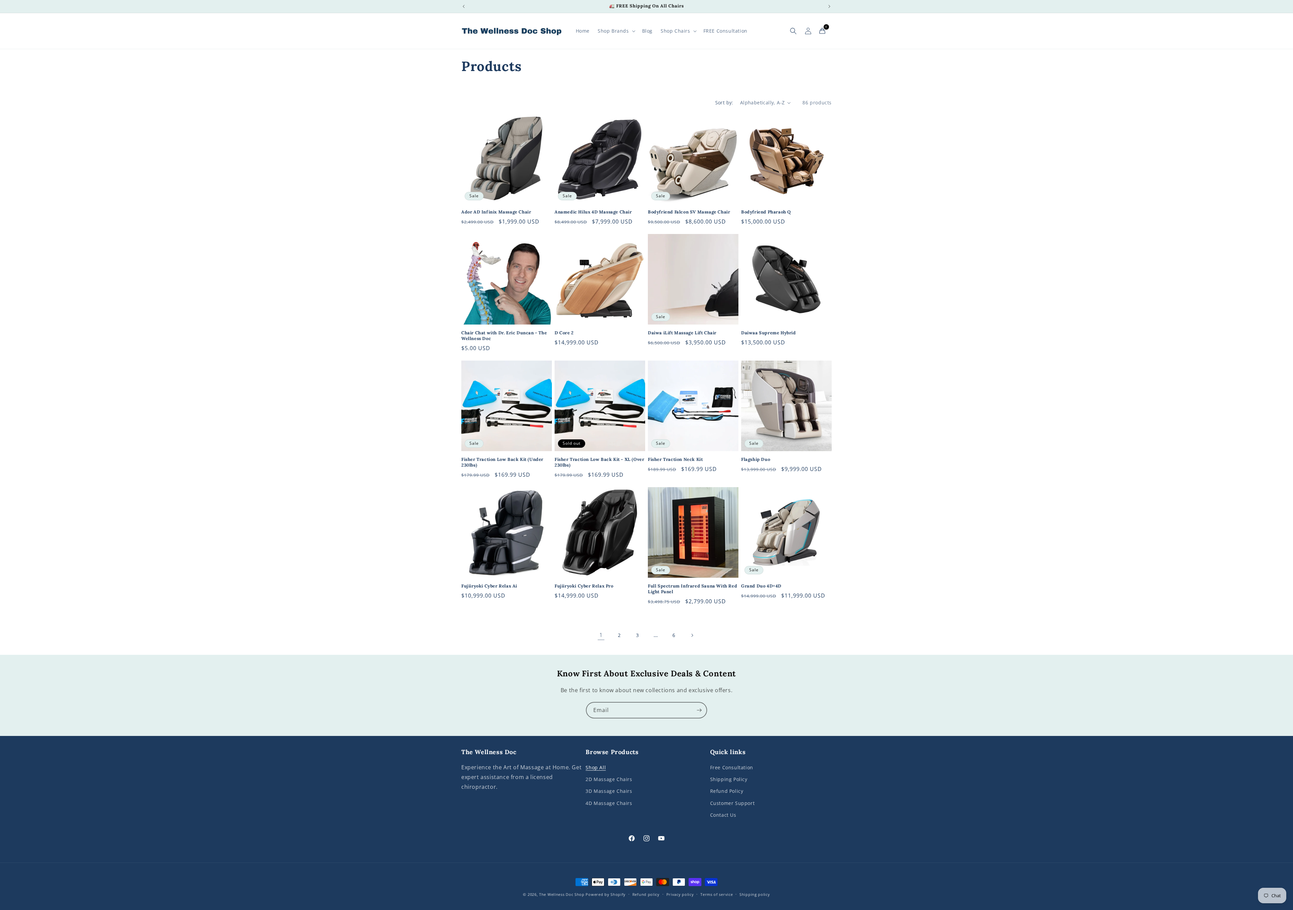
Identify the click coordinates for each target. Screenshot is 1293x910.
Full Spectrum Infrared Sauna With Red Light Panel (692, 589)
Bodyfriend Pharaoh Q (766, 212)
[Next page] (692, 635)
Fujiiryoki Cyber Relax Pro (584, 586)
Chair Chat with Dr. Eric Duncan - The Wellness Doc (504, 335)
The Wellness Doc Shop (562, 894)
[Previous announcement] (463, 6)
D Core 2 (564, 333)
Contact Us (723, 815)
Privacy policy (680, 894)
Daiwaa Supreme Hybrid (768, 333)
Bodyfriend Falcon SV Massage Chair (689, 212)
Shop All (596, 767)
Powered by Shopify (606, 894)
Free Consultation (731, 767)
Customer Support (732, 803)
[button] (616, 31)
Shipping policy (754, 894)
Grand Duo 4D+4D (761, 586)
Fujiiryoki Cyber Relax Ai (489, 586)
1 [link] (601, 635)
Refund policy (646, 894)
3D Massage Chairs (609, 791)
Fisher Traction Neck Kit (675, 459)
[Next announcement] (829, 6)
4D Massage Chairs (609, 803)
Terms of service (716, 894)
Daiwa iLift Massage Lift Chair (682, 333)
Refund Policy (726, 791)
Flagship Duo (755, 459)
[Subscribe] (699, 710)
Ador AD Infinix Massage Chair (496, 212)
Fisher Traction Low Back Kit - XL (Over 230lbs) (599, 462)
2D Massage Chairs (609, 779)
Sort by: (724, 102)
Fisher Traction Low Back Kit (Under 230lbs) (502, 462)
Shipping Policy (729, 779)
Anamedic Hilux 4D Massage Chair (593, 212)
